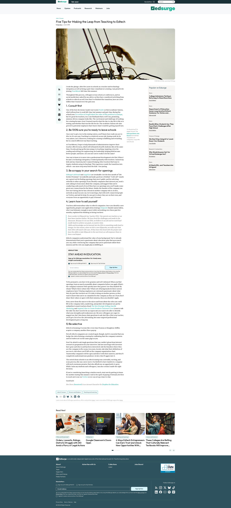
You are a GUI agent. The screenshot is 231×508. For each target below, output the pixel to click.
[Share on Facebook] (59, 120)
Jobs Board (138, 464)
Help (75, 502)
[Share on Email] (59, 94)
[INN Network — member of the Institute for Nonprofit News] (168, 468)
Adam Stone (152, 169)
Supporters (59, 472)
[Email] (61, 397)
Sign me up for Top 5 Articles (98, 263)
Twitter (85, 377)
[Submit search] (173, 1)
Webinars (99, 8)
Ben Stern (59, 24)
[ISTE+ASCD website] (74, 2)
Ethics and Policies (61, 474)
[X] (71, 397)
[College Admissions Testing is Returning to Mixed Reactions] (161, 97)
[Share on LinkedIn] (59, 115)
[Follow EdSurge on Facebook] (160, 492)
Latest (110, 467)
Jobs (108, 8)
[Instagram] (64, 397)
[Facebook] (79, 397)
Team (57, 469)
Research (88, 8)
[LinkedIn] (75, 397)
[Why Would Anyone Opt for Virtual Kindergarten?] (161, 153)
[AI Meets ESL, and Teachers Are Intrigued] (161, 165)
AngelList (87, 174)
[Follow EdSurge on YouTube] (165, 492)
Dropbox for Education (110, 384)
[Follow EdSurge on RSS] (156, 487)
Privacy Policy (110, 273)
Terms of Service (68, 502)
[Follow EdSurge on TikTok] (173, 487)
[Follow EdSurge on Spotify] (169, 492)
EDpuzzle (104, 208)
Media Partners (61, 476)
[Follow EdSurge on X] (165, 487)
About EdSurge (61, 467)
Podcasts (77, 8)
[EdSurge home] (62, 2)
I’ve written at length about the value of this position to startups (98, 114)
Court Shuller (152, 143)
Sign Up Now (113, 267)
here (93, 400)
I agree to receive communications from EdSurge (83, 276)
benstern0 (78, 384)
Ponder (101, 110)
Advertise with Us (89, 464)
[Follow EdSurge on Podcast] (173, 492)
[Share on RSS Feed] (59, 89)
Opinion (67, 8)
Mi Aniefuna (152, 156)
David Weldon (152, 100)
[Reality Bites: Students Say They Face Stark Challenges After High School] (161, 126)
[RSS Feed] (57, 397)
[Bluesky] (68, 397)
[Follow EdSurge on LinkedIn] (156, 492)
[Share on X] (59, 110)
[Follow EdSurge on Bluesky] (169, 487)
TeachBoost (76, 91)
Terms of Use (101, 273)
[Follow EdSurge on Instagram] (160, 487)
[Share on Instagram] (59, 99)
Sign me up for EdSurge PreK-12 (78, 263)
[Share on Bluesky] (59, 105)
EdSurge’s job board (73, 174)
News (59, 8)
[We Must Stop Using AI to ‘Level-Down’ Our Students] (161, 140)
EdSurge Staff (152, 115)
